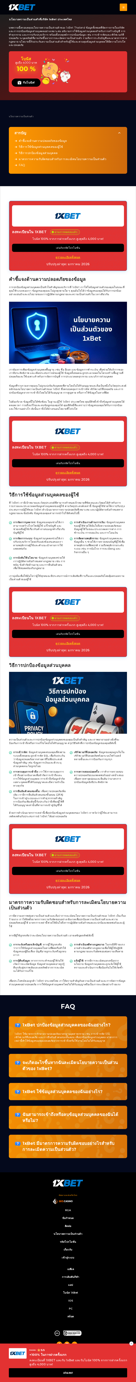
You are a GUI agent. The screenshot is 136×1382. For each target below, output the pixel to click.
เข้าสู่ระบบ (68, 1257)
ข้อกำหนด (68, 1218)
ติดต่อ (68, 1226)
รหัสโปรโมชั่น (68, 1241)
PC (71, 1308)
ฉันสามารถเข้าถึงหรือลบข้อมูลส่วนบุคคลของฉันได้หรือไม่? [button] (70, 1117)
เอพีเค (70, 1269)
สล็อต (70, 1316)
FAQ (22, 165)
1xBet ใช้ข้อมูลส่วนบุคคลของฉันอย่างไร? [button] (62, 1091)
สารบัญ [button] (20, 133)
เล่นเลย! (68, 1372)
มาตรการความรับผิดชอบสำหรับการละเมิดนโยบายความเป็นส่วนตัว (62, 159)
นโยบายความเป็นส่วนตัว (68, 1233)
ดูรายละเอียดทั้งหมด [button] (68, 257)
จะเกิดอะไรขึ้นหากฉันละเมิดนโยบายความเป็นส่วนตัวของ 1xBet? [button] (70, 1065)
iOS (70, 1300)
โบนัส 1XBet (70, 1292)
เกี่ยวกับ (68, 1249)
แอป (70, 1284)
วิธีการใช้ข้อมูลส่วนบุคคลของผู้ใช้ (41, 147)
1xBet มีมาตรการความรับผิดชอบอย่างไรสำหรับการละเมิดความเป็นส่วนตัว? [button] (68, 1146)
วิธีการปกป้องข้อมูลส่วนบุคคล (38, 153)
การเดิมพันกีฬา (70, 1276)
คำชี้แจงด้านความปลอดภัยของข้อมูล (43, 141)
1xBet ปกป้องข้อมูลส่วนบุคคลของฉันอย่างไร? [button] (66, 1024)
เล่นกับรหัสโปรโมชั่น (68, 247)
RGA (68, 1210)
